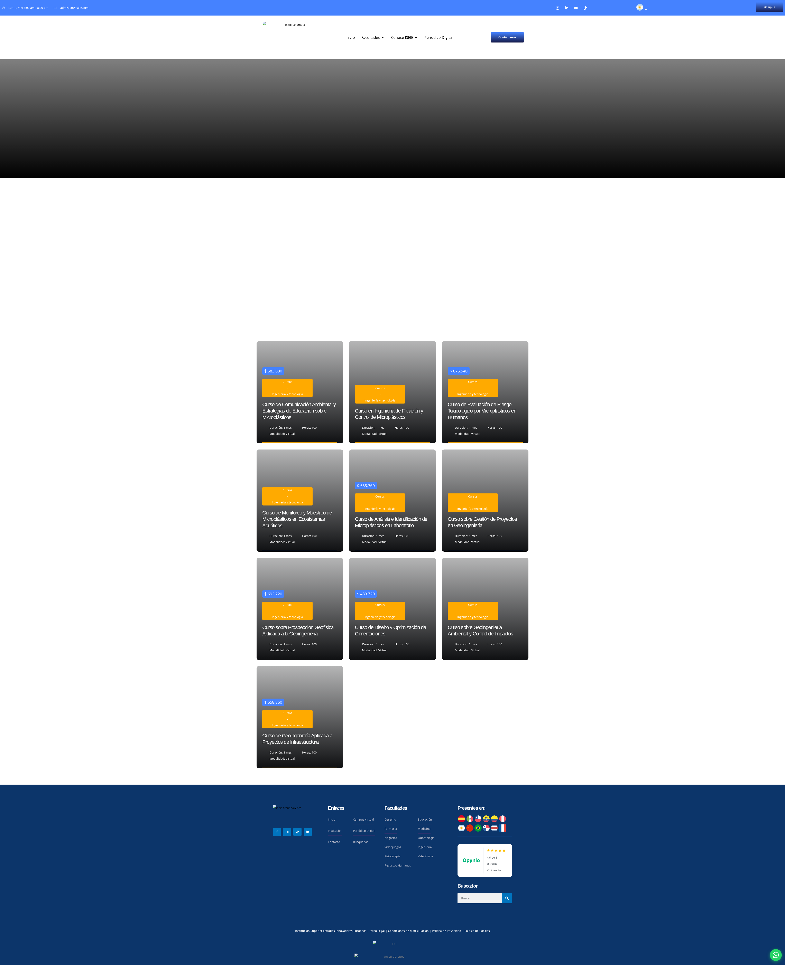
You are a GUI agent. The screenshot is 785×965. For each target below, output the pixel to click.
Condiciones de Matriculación (408, 931)
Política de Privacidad (447, 931)
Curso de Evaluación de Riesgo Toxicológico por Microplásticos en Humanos (482, 410)
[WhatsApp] (776, 955)
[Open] (646, 9)
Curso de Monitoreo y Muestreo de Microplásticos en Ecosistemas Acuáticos (297, 519)
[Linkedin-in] (566, 7)
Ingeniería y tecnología (287, 394)
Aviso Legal (378, 931)
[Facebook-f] (277, 832)
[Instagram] (557, 7)
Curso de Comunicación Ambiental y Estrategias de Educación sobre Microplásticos (299, 410)
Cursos (287, 382)
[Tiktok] (585, 7)
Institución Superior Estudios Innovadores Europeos (331, 931)
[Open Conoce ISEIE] (416, 37)
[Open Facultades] (383, 37)
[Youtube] (575, 7)
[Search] (507, 898)
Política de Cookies (477, 931)
